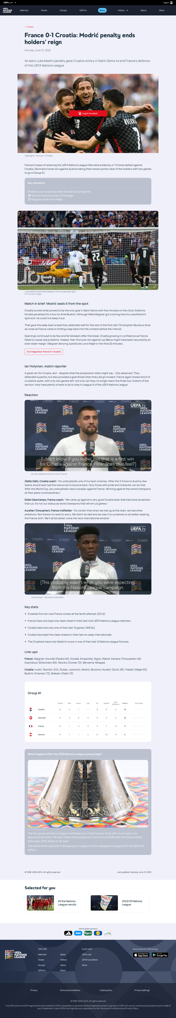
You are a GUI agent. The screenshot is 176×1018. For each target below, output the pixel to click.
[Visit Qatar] (108, 933)
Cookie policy (106, 990)
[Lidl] (98, 933)
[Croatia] (31, 709)
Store (62, 970)
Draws (41, 959)
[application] (88, 435)
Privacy (34, 990)
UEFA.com (86, 954)
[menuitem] (27, 10)
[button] (122, 10)
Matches (42, 954)
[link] (24, 10)
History (63, 959)
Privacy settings (142, 990)
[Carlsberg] (88, 933)
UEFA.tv (41, 970)
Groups (41, 965)
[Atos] (78, 933)
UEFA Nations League (7, 10)
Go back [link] (30, 27)
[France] (31, 726)
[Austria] (31, 734)
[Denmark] (31, 718)
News (62, 954)
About (63, 965)
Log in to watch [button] (90, 113)
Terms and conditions (70, 990)
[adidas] (68, 933)
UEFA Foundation (90, 959)
